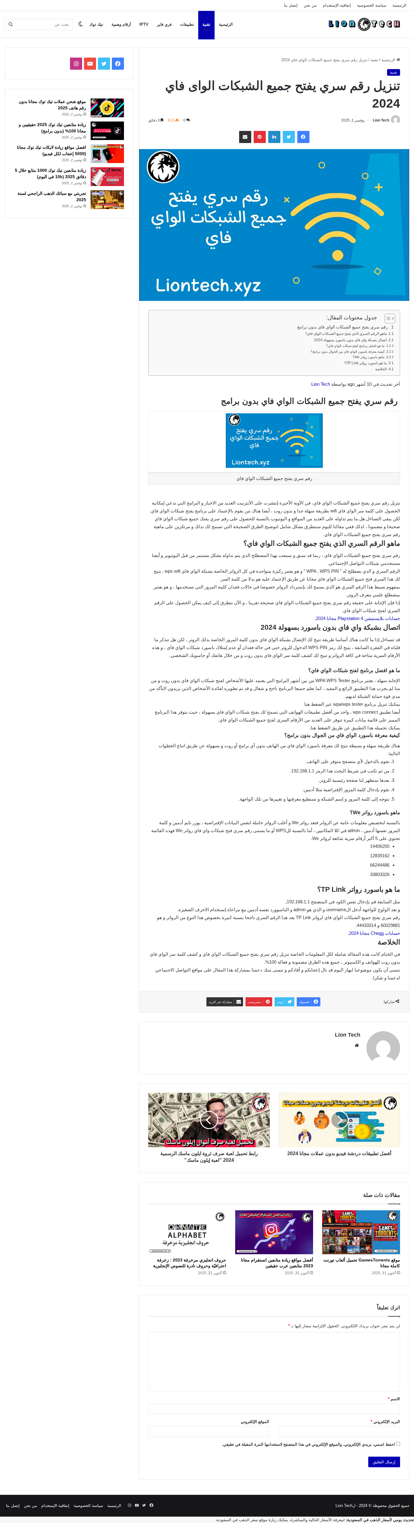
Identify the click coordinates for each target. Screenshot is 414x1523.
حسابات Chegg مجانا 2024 (374, 933)
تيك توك (96, 24)
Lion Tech (381, 120)
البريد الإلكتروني (385, 1421)
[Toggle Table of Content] (387, 318)
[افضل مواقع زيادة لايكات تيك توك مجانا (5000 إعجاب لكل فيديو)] (107, 153)
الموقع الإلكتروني (255, 1421)
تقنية (206, 24)
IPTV (144, 24)
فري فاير (164, 24)
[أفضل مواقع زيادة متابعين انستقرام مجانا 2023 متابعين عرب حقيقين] (274, 1232)
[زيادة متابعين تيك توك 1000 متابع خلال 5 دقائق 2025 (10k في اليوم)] (107, 176)
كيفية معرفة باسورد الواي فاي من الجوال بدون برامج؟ (348, 351)
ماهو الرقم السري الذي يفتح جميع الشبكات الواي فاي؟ (346, 334)
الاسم (394, 1399)
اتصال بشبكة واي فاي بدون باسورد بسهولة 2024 (350, 340)
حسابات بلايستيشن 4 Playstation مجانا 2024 (358, 618)
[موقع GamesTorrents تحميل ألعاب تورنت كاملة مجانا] (361, 1232)
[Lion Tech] (364, 24)
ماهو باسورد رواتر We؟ (369, 357)
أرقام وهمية (121, 24)
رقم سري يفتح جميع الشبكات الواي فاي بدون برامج (343, 327)
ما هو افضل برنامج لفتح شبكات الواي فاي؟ (355, 346)
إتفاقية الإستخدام (337, 5)
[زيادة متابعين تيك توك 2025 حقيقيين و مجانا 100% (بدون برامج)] (107, 131)
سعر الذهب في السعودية (237, 1520)
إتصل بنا (291, 5)
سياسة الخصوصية (371, 5)
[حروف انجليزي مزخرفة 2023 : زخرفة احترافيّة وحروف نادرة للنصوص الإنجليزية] (187, 1232)
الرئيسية (399, 5)
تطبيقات (187, 24)
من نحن (310, 5)
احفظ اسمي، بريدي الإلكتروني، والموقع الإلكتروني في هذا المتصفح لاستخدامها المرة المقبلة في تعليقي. (308, 1444)
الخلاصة (381, 369)
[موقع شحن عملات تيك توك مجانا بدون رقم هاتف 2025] (107, 107)
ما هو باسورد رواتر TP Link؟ (365, 363)
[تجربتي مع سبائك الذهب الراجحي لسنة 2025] (107, 199)
